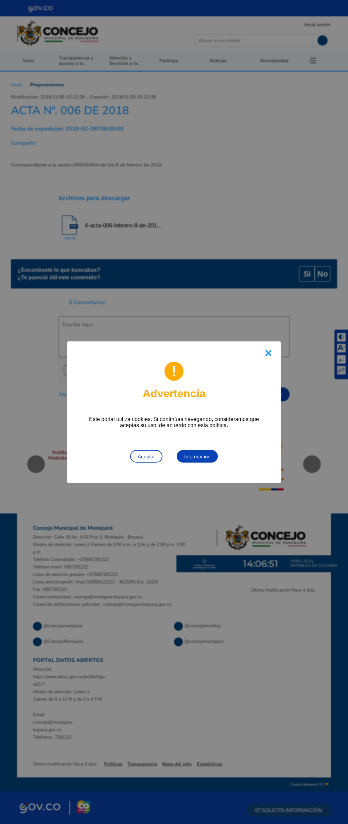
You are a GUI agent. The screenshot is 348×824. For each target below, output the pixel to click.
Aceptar (146, 456)
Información (197, 456)
